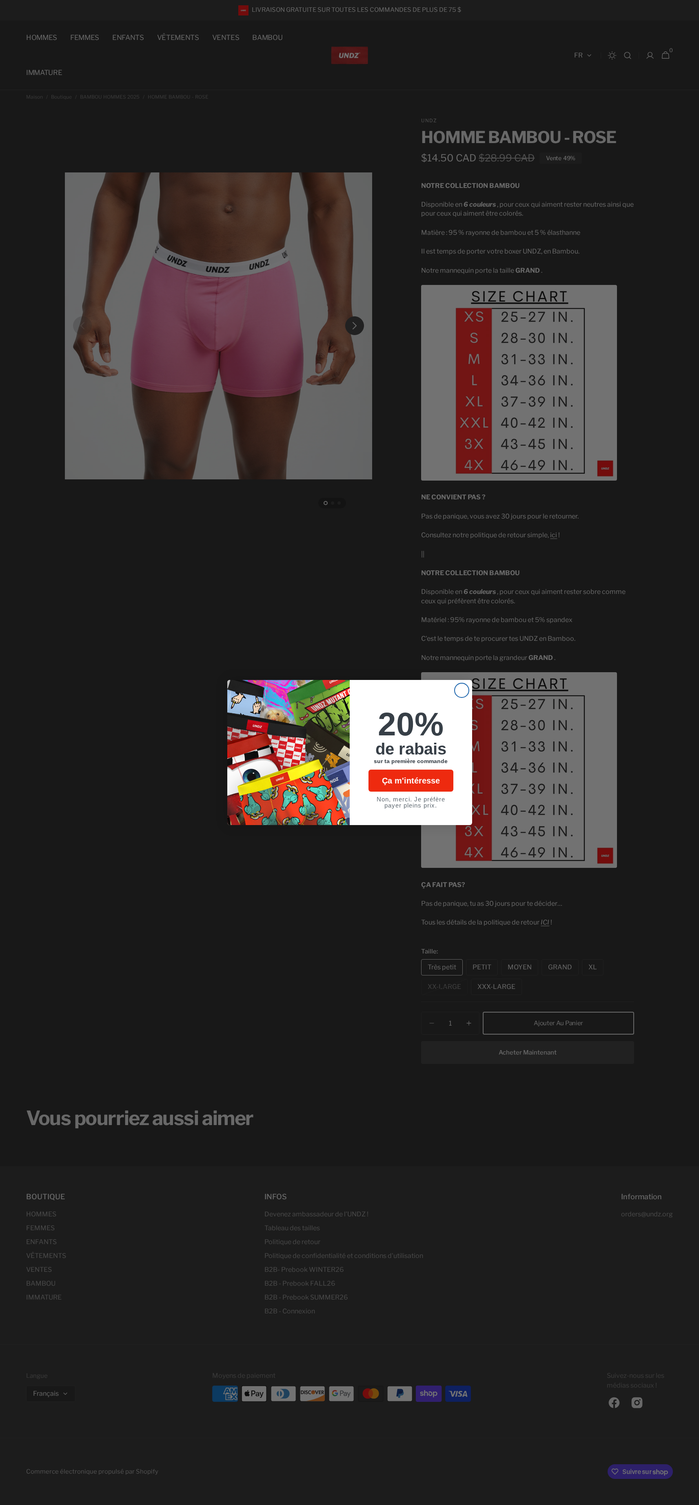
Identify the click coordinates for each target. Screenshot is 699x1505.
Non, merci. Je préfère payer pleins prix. (411, 802)
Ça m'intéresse (411, 780)
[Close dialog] (462, 690)
